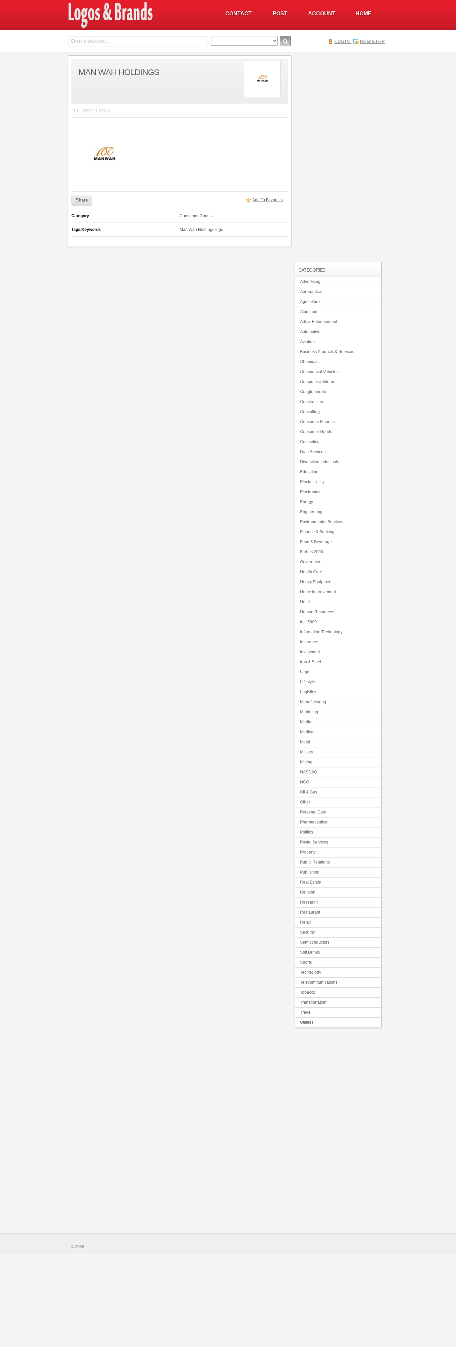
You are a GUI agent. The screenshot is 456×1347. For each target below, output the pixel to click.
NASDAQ (308, 772)
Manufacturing (313, 702)
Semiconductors (314, 942)
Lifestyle (307, 682)
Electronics (310, 491)
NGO (304, 782)
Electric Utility (312, 481)
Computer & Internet (318, 381)
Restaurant (310, 912)
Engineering (311, 512)
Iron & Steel (310, 662)
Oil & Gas (308, 792)
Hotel (305, 602)
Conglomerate (313, 391)
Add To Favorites (267, 200)
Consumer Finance (317, 421)
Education (309, 471)
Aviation (307, 341)
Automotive (310, 331)
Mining (306, 762)
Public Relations (315, 862)
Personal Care (313, 812)
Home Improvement (318, 592)
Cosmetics (309, 441)
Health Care (311, 572)
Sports (306, 962)
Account (321, 13)
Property (307, 852)
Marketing (309, 712)
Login (342, 41)
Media (305, 722)
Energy (306, 501)
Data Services (312, 451)
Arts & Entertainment (318, 321)
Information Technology (321, 632)
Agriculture (310, 301)
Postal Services (314, 842)
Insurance (309, 642)
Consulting (310, 411)
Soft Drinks (310, 952)
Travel (305, 1012)
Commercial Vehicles (319, 371)
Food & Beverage (316, 542)
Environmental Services (321, 522)
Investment (310, 652)
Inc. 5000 (308, 622)
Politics (306, 832)
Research (309, 902)
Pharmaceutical (314, 822)
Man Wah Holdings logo (201, 229)
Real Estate (310, 882)
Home (364, 13)
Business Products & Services (327, 351)
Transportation (313, 1002)
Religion (307, 892)
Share (82, 200)
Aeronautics (311, 291)
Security (307, 932)
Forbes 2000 (311, 552)
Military (306, 752)
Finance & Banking (317, 532)
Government (311, 562)
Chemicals (309, 361)
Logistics (308, 692)
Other (305, 802)
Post (280, 13)
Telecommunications (318, 982)
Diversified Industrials (319, 461)
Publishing (309, 872)
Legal (305, 672)
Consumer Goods (196, 216)
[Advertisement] (338, 155)
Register (372, 41)
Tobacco (307, 992)
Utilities (306, 1022)
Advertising (310, 281)
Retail (305, 922)
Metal (305, 742)
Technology (310, 972)
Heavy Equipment (316, 582)
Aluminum (309, 311)
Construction (311, 401)
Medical (307, 732)
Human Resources (317, 612)
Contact (238, 13)
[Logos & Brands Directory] (134, 27)
